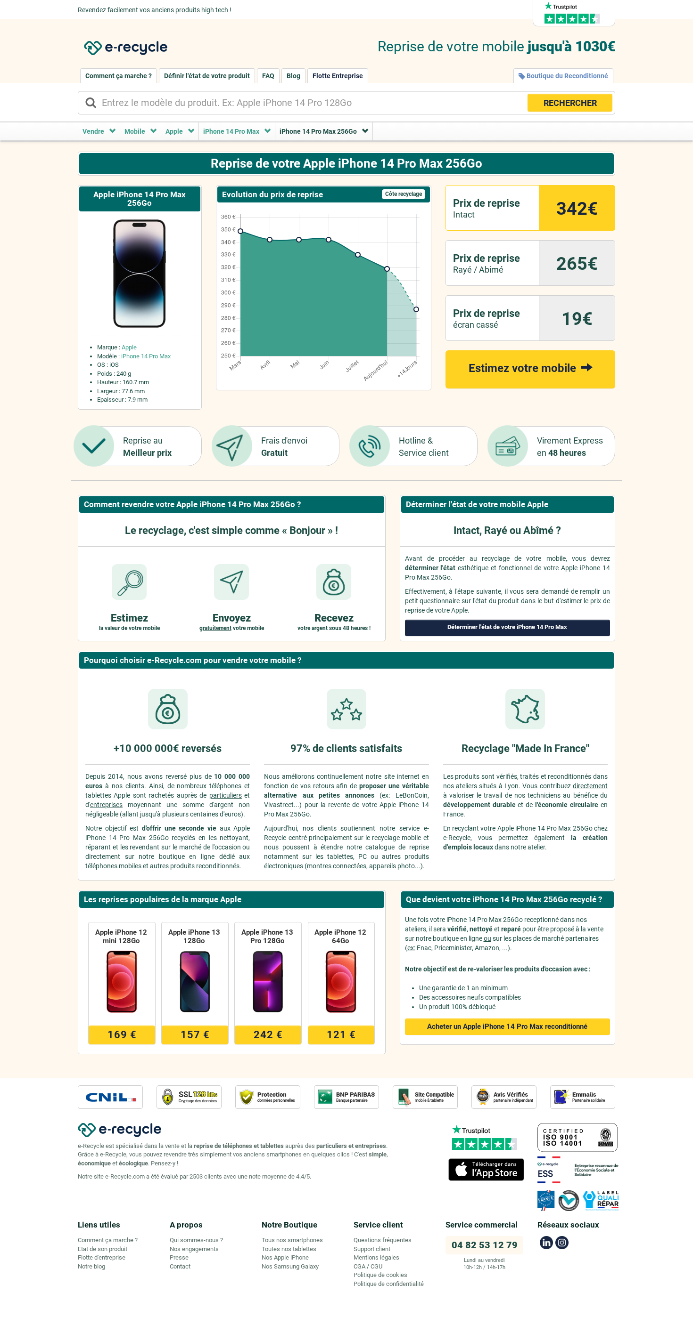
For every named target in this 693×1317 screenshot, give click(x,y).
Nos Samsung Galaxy (290, 1266)
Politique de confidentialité (389, 1283)
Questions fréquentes (383, 1240)
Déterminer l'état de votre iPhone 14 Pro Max (507, 626)
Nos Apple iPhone (285, 1257)
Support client (372, 1248)
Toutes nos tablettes (289, 1248)
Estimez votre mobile (524, 368)
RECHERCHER (570, 103)
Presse (179, 1257)
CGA (359, 1266)
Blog (293, 76)
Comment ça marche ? (118, 76)
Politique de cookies (380, 1274)
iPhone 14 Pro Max (146, 356)
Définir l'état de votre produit (207, 76)
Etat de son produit (102, 1248)
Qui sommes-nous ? (196, 1240)
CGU (376, 1266)
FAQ (268, 76)
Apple (129, 347)
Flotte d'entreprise (101, 1257)
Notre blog (91, 1266)
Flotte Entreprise (338, 76)
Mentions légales (376, 1257)
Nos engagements (194, 1248)
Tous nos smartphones (292, 1240)
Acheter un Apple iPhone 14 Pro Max (507, 1026)
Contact (180, 1266)
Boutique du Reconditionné (566, 76)
